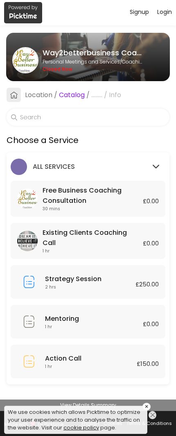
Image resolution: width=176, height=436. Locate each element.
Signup (139, 12)
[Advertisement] (88, 426)
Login (164, 12)
